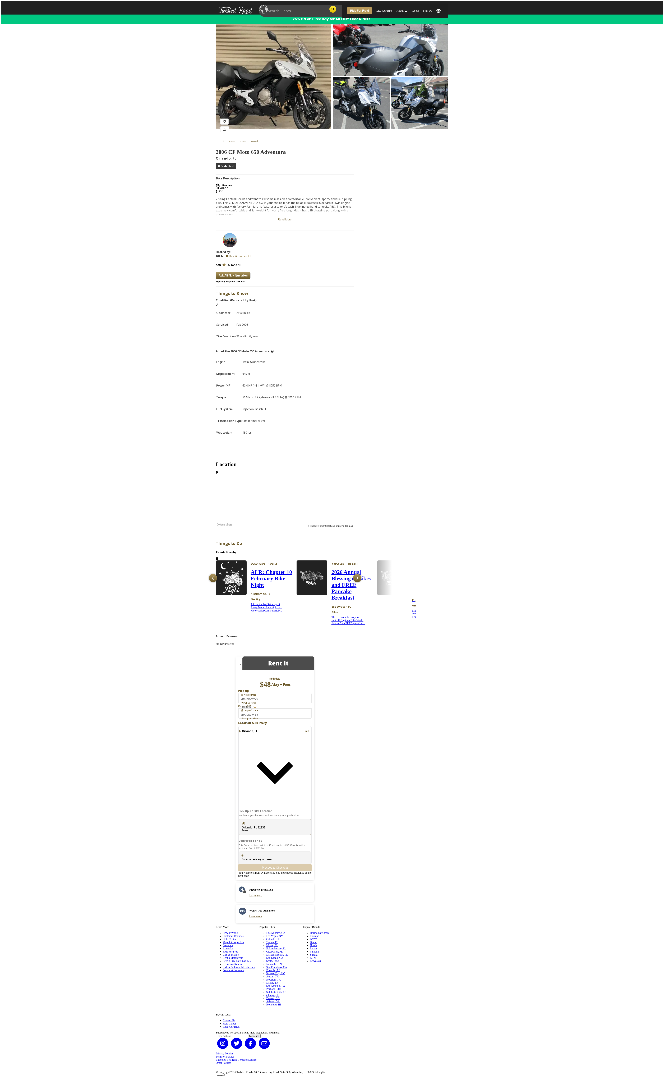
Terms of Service (225, 1056)
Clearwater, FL (274, 951)
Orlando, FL (273, 939)
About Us (228, 948)
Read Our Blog (231, 1026)
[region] (271, 502)
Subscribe (254, 1036)
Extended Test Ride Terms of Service (236, 1059)
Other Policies (223, 1062)
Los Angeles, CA (275, 932)
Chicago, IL (272, 995)
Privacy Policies (224, 1053)
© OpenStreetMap (326, 525)
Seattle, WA (272, 960)
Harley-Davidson (319, 932)
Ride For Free (230, 951)
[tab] (278, 663)
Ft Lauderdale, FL (276, 948)
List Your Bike (384, 10)
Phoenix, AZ (273, 970)
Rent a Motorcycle (233, 957)
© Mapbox (312, 525)
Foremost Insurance (233, 970)
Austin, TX (272, 976)
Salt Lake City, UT (276, 992)
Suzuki (313, 954)
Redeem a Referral (233, 964)
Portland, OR (273, 988)
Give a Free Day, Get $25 (237, 960)
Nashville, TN (274, 964)
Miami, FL (272, 945)
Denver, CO (273, 998)
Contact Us (229, 1020)
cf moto (243, 141)
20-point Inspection (233, 942)
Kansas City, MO (275, 973)
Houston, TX (273, 979)
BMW (313, 939)
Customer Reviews (233, 936)
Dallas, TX (272, 982)
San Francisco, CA (276, 967)
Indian (313, 948)
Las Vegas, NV (274, 936)
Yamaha (314, 951)
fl (223, 141)
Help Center (229, 939)
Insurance (228, 945)
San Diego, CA (274, 957)
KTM (313, 957)
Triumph (314, 936)
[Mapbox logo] (224, 525)
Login (415, 10)
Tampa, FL (272, 942)
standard (254, 141)
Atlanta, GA (273, 1001)
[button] (275, 769)
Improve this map (344, 525)
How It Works (230, 932)
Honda (313, 945)
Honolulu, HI (273, 1004)
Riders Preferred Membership (239, 967)
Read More (285, 219)
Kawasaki (315, 960)
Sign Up (427, 10)
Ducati (313, 942)
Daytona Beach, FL (277, 954)
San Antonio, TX (275, 985)
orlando (232, 141)
